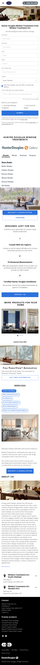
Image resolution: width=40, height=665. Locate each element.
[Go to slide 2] (19, 335)
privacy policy (24, 119)
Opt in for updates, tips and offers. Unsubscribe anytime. (19, 86)
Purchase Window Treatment (9, 106)
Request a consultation (20, 471)
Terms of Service (6, 124)
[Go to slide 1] (17, 335)
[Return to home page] (12, 3)
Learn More (20, 218)
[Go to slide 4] (22, 335)
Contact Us (20, 294)
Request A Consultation (20, 212)
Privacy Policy (32, 122)
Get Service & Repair (29, 106)
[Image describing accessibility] (7, 645)
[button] (3, 3)
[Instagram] (6, 636)
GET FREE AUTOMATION (20, 377)
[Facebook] (3, 636)
